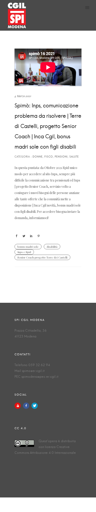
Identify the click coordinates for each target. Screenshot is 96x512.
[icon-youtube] (19, 406)
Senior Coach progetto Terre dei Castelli (42, 257)
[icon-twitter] (34, 406)
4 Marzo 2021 (23, 96)
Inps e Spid (24, 252)
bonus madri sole (28, 246)
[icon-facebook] (27, 406)
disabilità (52, 246)
